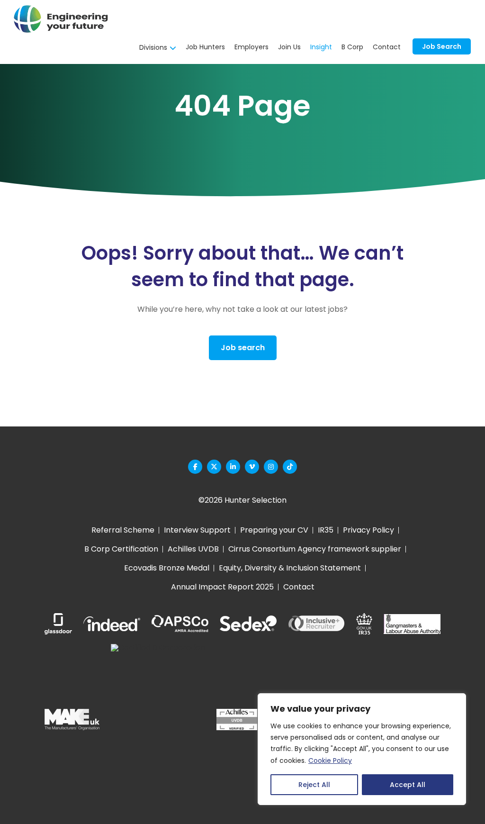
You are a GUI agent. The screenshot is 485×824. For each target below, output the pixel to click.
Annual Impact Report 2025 (222, 586)
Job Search (441, 46)
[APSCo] (180, 624)
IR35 (325, 530)
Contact (387, 47)
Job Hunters (205, 47)
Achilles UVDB (193, 548)
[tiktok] (290, 467)
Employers (251, 47)
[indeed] (111, 623)
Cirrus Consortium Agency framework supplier (314, 548)
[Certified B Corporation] (158, 720)
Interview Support (197, 530)
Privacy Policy (368, 530)
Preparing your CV (274, 530)
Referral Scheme (122, 530)
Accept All (407, 784)
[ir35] (364, 623)
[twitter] (214, 467)
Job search (243, 347)
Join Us (289, 47)
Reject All (314, 784)
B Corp (352, 47)
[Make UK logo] (72, 719)
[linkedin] (233, 467)
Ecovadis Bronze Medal (166, 567)
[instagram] (271, 467)
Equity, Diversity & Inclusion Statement (290, 567)
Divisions (153, 47)
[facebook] (195, 467)
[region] (362, 749)
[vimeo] (252, 467)
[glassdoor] (58, 623)
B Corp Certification (121, 548)
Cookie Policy (330, 760)
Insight (321, 47)
